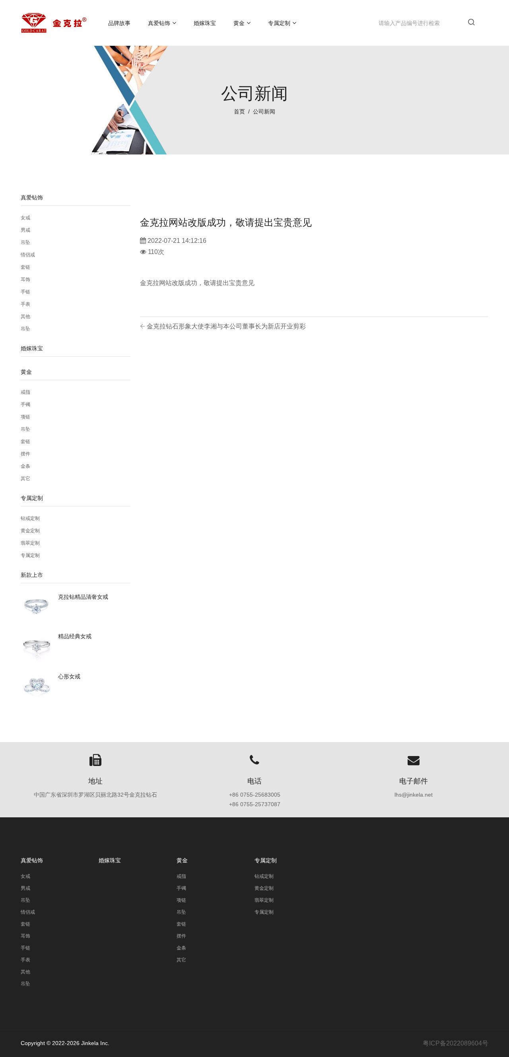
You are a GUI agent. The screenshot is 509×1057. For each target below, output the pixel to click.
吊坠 (25, 242)
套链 (25, 267)
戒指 (25, 392)
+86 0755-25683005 (254, 794)
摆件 (25, 454)
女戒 (25, 218)
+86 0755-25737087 (254, 804)
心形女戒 (69, 676)
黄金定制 (30, 530)
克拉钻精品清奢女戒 (83, 597)
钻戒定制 (30, 518)
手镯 (25, 404)
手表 (25, 304)
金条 (25, 466)
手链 (25, 292)
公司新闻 (264, 111)
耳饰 (25, 279)
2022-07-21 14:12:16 (177, 240)
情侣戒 (28, 255)
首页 (239, 111)
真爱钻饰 (159, 23)
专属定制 (279, 23)
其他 (25, 316)
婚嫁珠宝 (205, 23)
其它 (25, 478)
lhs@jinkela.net (413, 794)
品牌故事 (119, 23)
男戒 (25, 230)
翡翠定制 (30, 543)
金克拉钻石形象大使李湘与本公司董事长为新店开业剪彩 (225, 326)
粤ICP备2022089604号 (455, 1043)
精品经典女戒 (74, 636)
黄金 (239, 23)
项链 (25, 417)
